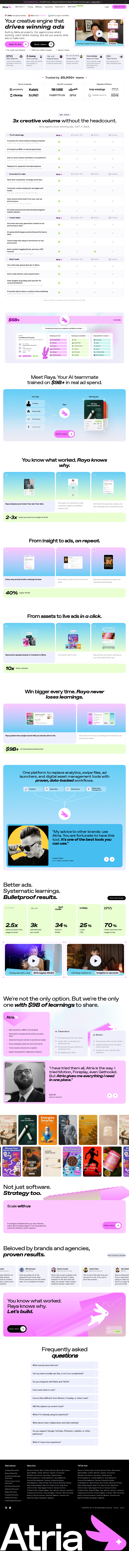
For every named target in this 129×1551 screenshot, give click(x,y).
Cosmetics (69, 1490)
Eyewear (53, 1473)
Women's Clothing (33, 1470)
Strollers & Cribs (32, 1490)
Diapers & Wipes (43, 1490)
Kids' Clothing (53, 1483)
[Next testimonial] (112, 859)
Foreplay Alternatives (12, 1470)
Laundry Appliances (47, 1478)
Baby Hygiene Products (45, 1488)
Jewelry (40, 1473)
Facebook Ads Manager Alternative (12, 1477)
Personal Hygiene (49, 1493)
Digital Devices (56, 1475)
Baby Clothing (43, 1483)
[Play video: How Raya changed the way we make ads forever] (99, 33)
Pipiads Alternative (11, 1498)
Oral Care (59, 1493)
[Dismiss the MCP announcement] (126, 2)
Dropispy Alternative (11, 1495)
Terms (122, 1508)
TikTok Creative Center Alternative (12, 1482)
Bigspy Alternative (11, 1492)
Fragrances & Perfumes (35, 1493)
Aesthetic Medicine (52, 1495)
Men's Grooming (67, 1493)
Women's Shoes (55, 1470)
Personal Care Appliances (35, 1480)
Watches (46, 1473)
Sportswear (47, 1475)
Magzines (50, 1498)
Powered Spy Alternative (13, 1501)
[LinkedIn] (6, 1508)
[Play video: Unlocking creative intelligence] (95, 960)
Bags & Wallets (32, 1473)
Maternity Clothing (65, 1483)
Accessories (60, 1473)
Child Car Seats (32, 1488)
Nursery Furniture (60, 1488)
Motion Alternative (11, 1473)
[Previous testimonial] (106, 859)
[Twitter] (10, 1508)
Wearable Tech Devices (34, 1475)
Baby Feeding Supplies (34, 1485)
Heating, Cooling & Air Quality (54, 1480)
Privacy (116, 1508)
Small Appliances (32, 1483)
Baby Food (45, 1485)
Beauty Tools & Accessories (36, 1495)
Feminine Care (64, 1495)
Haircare (62, 1490)
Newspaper (43, 1498)
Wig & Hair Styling (32, 1498)
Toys (51, 1490)
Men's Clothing (44, 1470)
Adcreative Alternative (12, 1486)
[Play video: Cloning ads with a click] (33, 960)
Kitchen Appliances (33, 1478)
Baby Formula (54, 1485)
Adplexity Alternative (12, 1489)
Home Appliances (60, 1478)
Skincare (56, 1490)
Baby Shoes (64, 1485)
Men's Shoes (65, 1470)
